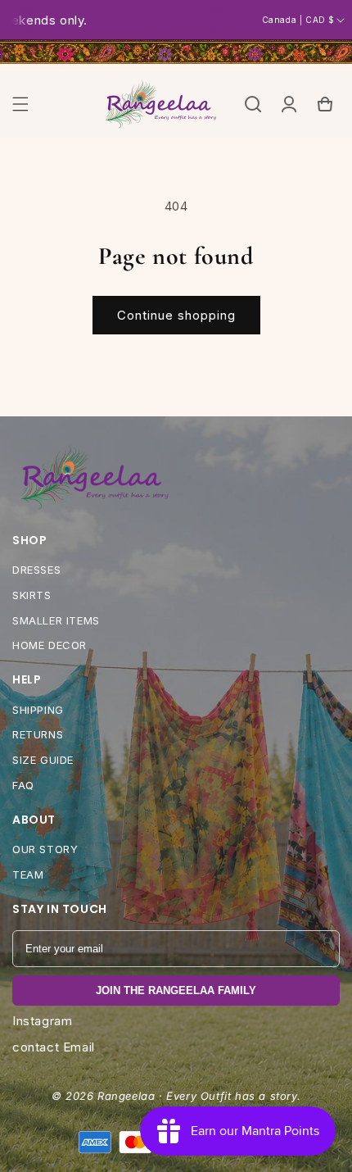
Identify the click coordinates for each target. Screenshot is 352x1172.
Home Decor (49, 645)
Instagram (42, 1021)
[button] (20, 104)
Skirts (32, 595)
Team (27, 874)
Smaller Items (56, 620)
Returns (37, 734)
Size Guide (43, 759)
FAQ (23, 785)
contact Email (53, 1047)
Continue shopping (176, 315)
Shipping (38, 709)
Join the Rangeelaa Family (176, 990)
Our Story (45, 849)
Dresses (36, 569)
